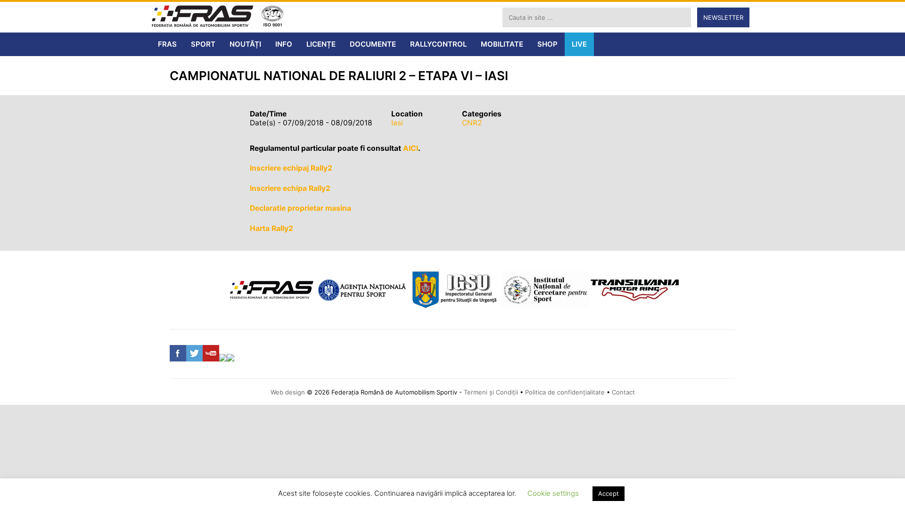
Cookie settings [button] (553, 493)
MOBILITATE (502, 44)
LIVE (579, 44)
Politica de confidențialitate (565, 392)
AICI (410, 148)
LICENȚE (321, 44)
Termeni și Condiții (491, 392)
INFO (283, 44)
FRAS (167, 44)
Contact (623, 392)
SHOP (547, 44)
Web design (288, 392)
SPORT (203, 44)
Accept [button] (608, 493)
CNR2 (472, 122)
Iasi (397, 122)
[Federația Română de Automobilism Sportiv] (203, 17)
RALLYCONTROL (438, 44)
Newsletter (723, 17)
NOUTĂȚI (245, 44)
